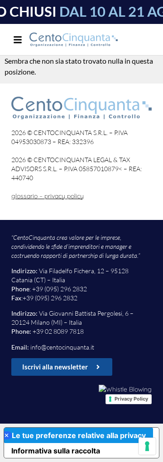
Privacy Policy (131, 399)
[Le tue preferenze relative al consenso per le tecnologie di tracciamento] (147, 446)
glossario (24, 196)
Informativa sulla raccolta (55, 450)
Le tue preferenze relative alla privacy (79, 435)
